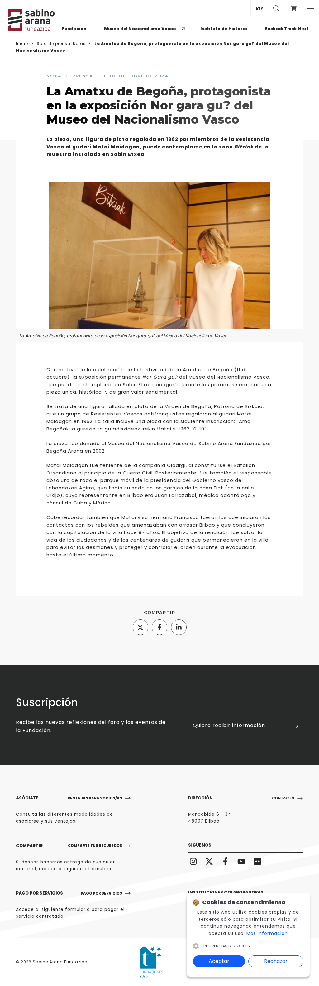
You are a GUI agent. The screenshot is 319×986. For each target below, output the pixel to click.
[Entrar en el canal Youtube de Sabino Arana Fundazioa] (241, 861)
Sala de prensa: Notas (61, 43)
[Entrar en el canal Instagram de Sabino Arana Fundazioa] (193, 861)
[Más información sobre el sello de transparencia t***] (151, 962)
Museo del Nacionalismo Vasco (140, 29)
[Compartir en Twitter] (140, 627)
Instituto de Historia (223, 29)
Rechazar (276, 961)
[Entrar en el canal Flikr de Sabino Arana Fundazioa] (257, 861)
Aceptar (219, 961)
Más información (267, 933)
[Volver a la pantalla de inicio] (34, 20)
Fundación (74, 29)
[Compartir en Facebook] (159, 627)
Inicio (22, 43)
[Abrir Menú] (310, 8)
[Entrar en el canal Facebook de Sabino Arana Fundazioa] (225, 861)
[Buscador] (276, 8)
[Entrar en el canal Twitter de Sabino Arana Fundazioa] (209, 861)
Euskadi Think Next (287, 29)
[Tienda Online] (293, 8)
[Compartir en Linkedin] (179, 627)
